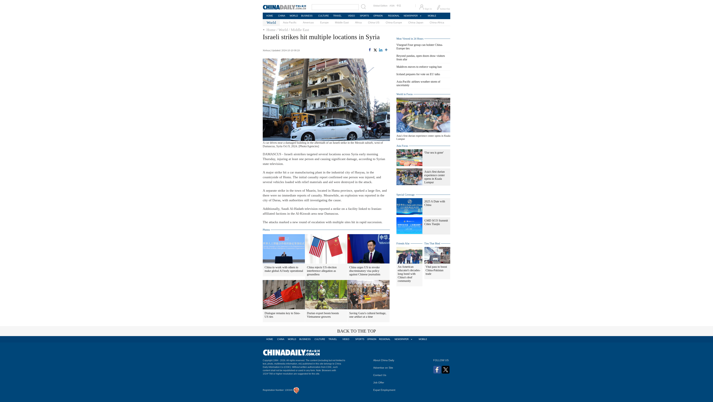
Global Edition (380, 5)
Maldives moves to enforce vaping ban (419, 66)
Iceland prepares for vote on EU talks (418, 74)
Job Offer (378, 382)
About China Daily (383, 360)
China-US (373, 22)
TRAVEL (337, 15)
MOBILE (432, 15)
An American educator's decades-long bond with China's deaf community (409, 273)
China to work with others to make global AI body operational (284, 269)
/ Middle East (299, 30)
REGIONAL (394, 15)
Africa (358, 22)
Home (271, 30)
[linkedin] (380, 50)
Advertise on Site (383, 367)
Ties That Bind (432, 243)
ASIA (392, 5)
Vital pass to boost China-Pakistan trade (436, 270)
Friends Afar (403, 243)
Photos (266, 229)
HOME (269, 15)
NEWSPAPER (410, 15)
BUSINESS (306, 15)
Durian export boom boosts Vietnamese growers (323, 315)
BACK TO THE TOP (356, 331)
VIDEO (351, 15)
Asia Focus (402, 145)
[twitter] (375, 50)
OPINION (378, 15)
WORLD (294, 15)
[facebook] (369, 49)
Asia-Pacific (290, 22)
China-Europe (394, 22)
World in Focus (404, 94)
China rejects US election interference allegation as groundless (322, 271)
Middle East (342, 22)
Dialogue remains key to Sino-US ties (282, 315)
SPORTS (364, 15)
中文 (399, 5)
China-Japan (415, 22)
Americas (308, 22)
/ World (282, 30)
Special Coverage (405, 194)
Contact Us (379, 375)
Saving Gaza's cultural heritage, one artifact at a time (367, 315)
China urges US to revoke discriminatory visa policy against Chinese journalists (364, 271)
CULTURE (323, 15)
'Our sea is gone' (434, 152)
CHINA (281, 15)
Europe (324, 22)
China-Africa (437, 22)
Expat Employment (384, 389)
